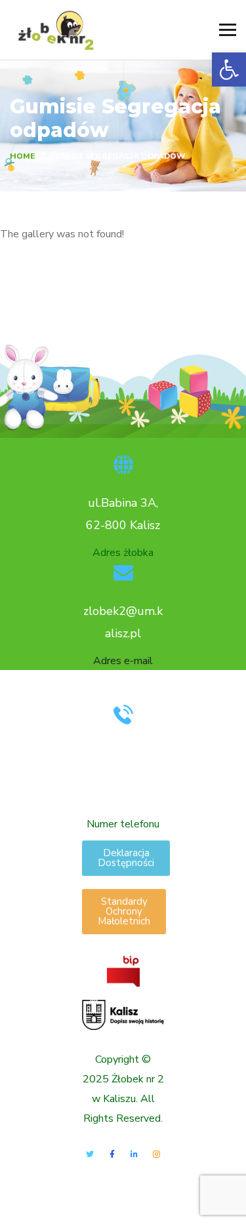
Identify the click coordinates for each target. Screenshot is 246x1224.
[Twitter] (90, 1154)
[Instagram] (156, 1154)
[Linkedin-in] (134, 1154)
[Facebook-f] (112, 1154)
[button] (229, 69)
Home (22, 156)
